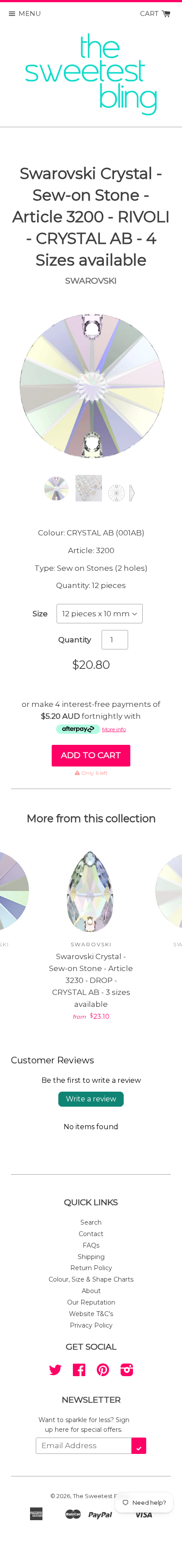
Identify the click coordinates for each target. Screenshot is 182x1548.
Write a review (91, 1099)
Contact (91, 1234)
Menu (30, 13)
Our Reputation (91, 1302)
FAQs (91, 1245)
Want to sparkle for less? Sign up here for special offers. (83, 1425)
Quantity (74, 639)
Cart (150, 13)
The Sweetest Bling (101, 1495)
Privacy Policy (91, 1325)
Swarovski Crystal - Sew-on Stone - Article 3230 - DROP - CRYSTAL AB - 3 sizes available (91, 980)
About (91, 1291)
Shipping (91, 1257)
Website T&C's (91, 1314)
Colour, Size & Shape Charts (91, 1279)
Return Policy (91, 1268)
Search (91, 1222)
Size (40, 613)
